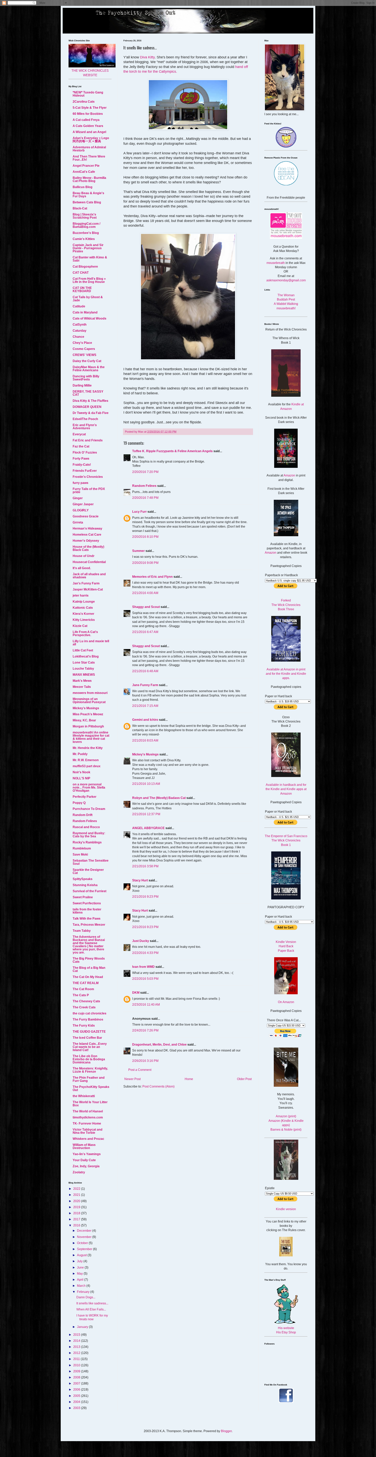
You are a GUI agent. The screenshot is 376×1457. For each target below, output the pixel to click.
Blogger (226, 1431)
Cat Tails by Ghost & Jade (88, 298)
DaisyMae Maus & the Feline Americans (89, 368)
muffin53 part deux (86, 766)
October (83, 1243)
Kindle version (286, 1209)
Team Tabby (82, 930)
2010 (77, 1365)
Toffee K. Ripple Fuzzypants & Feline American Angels (172, 451)
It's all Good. (82, 568)
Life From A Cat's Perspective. (85, 633)
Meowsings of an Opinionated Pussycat (89, 700)
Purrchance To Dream (89, 808)
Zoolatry (79, 1172)
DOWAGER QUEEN (87, 406)
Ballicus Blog (82, 187)
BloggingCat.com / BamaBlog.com (86, 225)
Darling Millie (82, 385)
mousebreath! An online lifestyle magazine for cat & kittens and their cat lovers (91, 737)
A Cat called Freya (86, 119)
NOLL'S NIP (81, 778)
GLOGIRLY (81, 510)
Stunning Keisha (85, 885)
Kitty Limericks (84, 619)
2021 (77, 1194)
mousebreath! (286, 308)
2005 (77, 1395)
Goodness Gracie (86, 516)
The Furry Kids (84, 1025)
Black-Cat (80, 208)
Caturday (79, 330)
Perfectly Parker (84, 796)
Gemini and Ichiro (145, 719)
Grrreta (78, 522)
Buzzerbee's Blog (86, 233)
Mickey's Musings (145, 754)
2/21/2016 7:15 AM (145, 705)
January (83, 1326)
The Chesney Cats (86, 1001)
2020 (77, 1201)
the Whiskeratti (84, 1096)
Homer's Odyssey (86, 540)
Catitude (79, 306)
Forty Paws (81, 458)
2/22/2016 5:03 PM (145, 978)
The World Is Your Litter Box (90, 1103)
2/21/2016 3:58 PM (145, 866)
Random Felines (144, 485)
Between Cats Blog (87, 202)
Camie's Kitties (84, 239)
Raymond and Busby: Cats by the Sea (89, 834)
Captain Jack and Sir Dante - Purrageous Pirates (88, 248)
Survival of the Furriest (89, 891)
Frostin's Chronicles (88, 476)
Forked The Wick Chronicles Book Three (285, 605)
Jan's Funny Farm (86, 583)
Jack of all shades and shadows (89, 575)
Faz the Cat (81, 446)
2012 (77, 1353)
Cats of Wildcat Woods (89, 318)
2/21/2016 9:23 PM (145, 896)
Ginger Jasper (83, 504)
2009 (77, 1371)
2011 (77, 1359)
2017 (77, 1219)
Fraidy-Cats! (82, 464)
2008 (77, 1377)
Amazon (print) (286, 1116)
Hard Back (286, 946)
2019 (77, 1207)
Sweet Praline (83, 897)
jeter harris (81, 595)
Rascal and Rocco (86, 827)
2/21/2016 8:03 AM (145, 740)
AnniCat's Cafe (84, 171)
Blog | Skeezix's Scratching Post (85, 216)
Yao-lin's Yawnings (87, 1154)
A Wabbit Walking (286, 303)
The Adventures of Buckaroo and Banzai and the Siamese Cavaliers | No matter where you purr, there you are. (89, 944)
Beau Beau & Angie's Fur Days (88, 194)
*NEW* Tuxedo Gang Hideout (88, 94)
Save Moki (80, 854)
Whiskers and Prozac (88, 1138)
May (80, 1273)
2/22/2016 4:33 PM (145, 952)
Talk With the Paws (86, 918)
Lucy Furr (139, 511)
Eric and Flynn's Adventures (85, 426)
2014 (77, 1340)
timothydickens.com (88, 1117)
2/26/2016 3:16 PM (145, 1060)
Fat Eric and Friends (88, 440)
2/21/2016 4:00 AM (145, 593)
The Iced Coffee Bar (87, 1037)
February (83, 1291)
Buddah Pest (286, 299)
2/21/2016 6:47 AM (145, 632)
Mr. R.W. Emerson (86, 760)
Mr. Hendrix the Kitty (88, 748)
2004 (77, 1402)
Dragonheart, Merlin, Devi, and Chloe (159, 1044)
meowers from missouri (90, 693)
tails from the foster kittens (87, 911)
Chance (78, 336)
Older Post (244, 1079)
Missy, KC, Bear (84, 720)
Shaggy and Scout (146, 607)
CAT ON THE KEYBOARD (82, 289)
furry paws (80, 482)
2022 (77, 1188)
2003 (77, 1408)
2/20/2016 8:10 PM (145, 536)
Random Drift (82, 815)
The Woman (286, 295)
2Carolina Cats (84, 101)
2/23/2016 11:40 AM (146, 1004)
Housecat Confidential (89, 562)
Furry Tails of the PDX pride (89, 490)
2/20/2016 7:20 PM (145, 472)
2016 (77, 1225)
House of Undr (83, 556)
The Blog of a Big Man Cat (89, 969)
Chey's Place (82, 342)
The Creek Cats (84, 1007)
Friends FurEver (85, 470)
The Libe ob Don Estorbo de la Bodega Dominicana (89, 1059)
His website (286, 1328)
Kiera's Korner (83, 613)
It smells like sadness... (92, 1303)
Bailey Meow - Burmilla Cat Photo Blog (89, 179)
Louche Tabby (83, 668)
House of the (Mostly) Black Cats (88, 548)
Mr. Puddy (80, 754)
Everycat (79, 434)
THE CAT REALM (86, 983)
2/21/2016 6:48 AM (145, 671)
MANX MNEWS (84, 674)
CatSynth (80, 324)
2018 (77, 1213)
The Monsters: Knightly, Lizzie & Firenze (90, 1070)
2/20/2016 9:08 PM (145, 562)
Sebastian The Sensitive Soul (90, 862)
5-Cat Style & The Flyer (90, 107)
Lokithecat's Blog (86, 656)
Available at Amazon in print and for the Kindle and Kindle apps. (286, 674)
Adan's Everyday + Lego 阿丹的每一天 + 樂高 (91, 139)
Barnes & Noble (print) (285, 1129)
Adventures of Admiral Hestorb (89, 149)
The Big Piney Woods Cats (89, 960)
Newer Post (132, 1079)
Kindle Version (286, 942)
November (84, 1237)
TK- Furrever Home (87, 1123)
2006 (77, 1389)
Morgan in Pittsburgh (88, 726)
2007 (77, 1383)
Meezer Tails (82, 686)
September (85, 1249)
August (82, 1255)
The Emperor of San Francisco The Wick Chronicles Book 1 (286, 840)
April (80, 1279)
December (84, 1230)
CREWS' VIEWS (84, 355)
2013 (77, 1346)
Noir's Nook (81, 772)
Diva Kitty (147, 57)
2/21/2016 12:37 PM (146, 814)
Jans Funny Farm (145, 685)
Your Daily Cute (84, 1160)
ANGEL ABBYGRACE (148, 828)
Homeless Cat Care (87, 534)
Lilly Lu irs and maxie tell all (91, 642)
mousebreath (276, 262)
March (81, 1285)
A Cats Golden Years (88, 126)
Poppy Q (79, 802)
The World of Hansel (88, 1111)
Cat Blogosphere (85, 266)
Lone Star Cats (84, 662)
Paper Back (286, 950)
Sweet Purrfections (87, 903)
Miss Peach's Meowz (88, 714)
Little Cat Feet (83, 650)
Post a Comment (139, 1069)
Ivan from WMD (143, 966)
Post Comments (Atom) (158, 1086)
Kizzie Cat (80, 626)
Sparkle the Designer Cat (88, 871)
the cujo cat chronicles (89, 1013)
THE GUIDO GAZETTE (89, 1031)
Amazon (289, 475)
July (80, 1261)
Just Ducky (140, 941)
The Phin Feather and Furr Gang (89, 1079)
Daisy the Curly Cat (87, 361)
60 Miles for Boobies (88, 113)
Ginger (78, 498)
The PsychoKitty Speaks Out (91, 1088)
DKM (135, 992)
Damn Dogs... (85, 1297)
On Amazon (286, 1002)
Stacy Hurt (140, 880)
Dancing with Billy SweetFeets (86, 378)
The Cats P (81, 995)
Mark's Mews (82, 680)
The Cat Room (83, 989)
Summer (138, 550)
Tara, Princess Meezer (89, 924)
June (81, 1267)
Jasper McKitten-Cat (88, 589)
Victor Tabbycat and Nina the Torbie (87, 1131)
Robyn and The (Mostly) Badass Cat (159, 798)
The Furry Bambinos (88, 1019)
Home (189, 1079)
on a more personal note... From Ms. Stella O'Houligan (89, 787)
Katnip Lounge (84, 601)
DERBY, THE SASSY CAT (88, 393)
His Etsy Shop (286, 1332)
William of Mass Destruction (84, 1146)
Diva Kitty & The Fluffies (90, 400)
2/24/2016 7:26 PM (145, 1030)
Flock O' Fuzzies (85, 452)
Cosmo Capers (84, 348)
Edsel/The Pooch (85, 419)
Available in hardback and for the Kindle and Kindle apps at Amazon (286, 789)
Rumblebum (82, 848)
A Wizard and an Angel (89, 132)
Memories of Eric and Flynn (152, 576)
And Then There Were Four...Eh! (89, 158)
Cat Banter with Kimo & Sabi (90, 259)
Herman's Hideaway (87, 528)
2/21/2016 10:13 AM (146, 783)
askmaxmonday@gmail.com (286, 280)
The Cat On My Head (88, 977)
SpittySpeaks (82, 879)
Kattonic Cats (83, 607)
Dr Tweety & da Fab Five (90, 413)
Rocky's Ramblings (87, 842)
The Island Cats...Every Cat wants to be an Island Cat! (90, 1047)
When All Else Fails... (91, 1309)
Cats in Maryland (85, 312)
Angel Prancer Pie (86, 165)
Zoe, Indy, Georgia (86, 1166)
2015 (77, 1334)
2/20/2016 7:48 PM (145, 497)
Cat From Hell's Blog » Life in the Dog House (89, 280)
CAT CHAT (81, 272)
